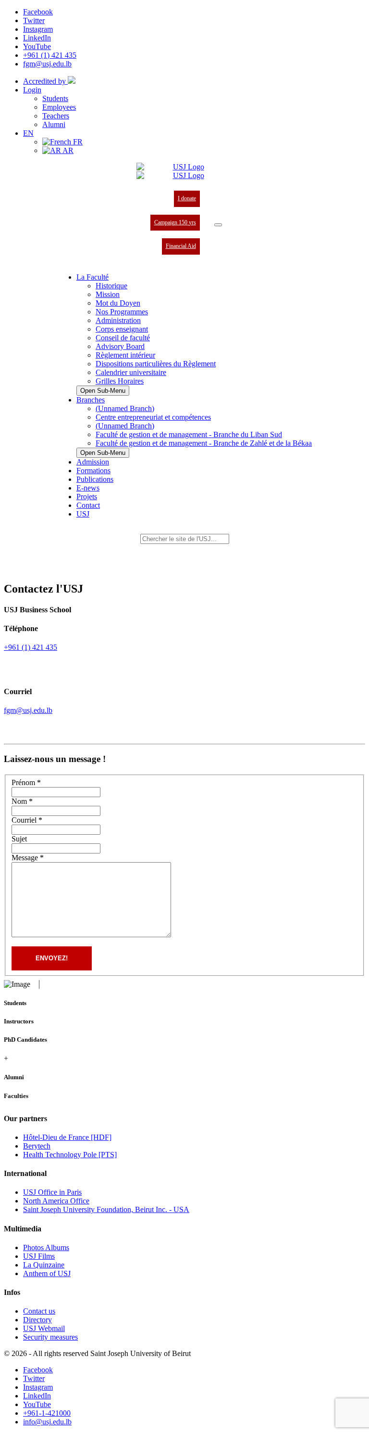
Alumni (53, 124)
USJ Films (39, 1256)
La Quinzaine (43, 1265)
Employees (59, 107)
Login (32, 90)
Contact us (39, 1311)
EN (28, 133)
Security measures (50, 1337)
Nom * (22, 801)
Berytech (36, 1146)
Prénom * (26, 782)
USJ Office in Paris (52, 1192)
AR (67, 150)
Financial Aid (181, 246)
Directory (37, 1320)
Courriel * (27, 820)
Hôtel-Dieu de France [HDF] (67, 1137)
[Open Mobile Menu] (218, 224)
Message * (28, 857)
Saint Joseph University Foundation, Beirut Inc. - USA (106, 1209)
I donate (187, 198)
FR (77, 142)
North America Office (56, 1201)
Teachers (55, 116)
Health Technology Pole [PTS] (70, 1154)
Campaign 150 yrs (175, 222)
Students (55, 98)
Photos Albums (46, 1247)
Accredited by (45, 81)
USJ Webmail (44, 1328)
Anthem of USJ (47, 1273)
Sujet (19, 839)
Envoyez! (52, 958)
